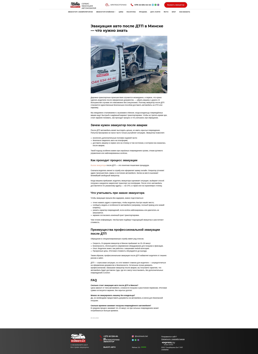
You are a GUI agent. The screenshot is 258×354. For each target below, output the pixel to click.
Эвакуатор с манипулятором (80, 12)
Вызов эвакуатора (98, 165)
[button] (173, 339)
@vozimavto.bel (141, 336)
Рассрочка (131, 12)
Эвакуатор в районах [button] (105, 12)
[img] (78, 338)
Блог (174, 12)
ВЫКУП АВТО (109, 347)
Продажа (143, 12)
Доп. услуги (155, 12)
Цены (121, 12)
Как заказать (184, 12)
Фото (166, 12)
